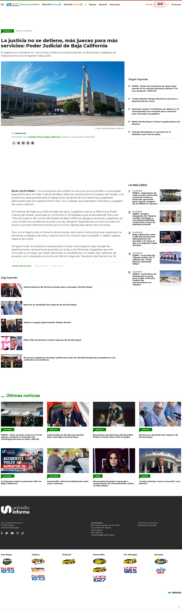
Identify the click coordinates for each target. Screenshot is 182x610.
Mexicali (103, 4)
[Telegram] (32, 143)
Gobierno (7, 31)
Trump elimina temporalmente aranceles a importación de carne (155, 100)
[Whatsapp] (14, 143)
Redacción (20, 133)
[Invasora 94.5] (38, 561)
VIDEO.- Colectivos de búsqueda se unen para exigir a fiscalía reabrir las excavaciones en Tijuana (144, 279)
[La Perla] (161, 570)
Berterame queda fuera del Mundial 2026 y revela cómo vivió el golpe (113, 436)
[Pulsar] (7, 570)
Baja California (24, 31)
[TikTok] (22, 533)
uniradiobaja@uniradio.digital (102, 535)
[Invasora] (7, 561)
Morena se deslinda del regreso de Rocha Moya (50, 304)
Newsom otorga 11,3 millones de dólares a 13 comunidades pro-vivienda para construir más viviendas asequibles (155, 111)
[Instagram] (17, 533)
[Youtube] (12, 533)
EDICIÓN (50, 4)
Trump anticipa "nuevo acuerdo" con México (159, 482)
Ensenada (115, 4)
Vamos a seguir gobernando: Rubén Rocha (47, 322)
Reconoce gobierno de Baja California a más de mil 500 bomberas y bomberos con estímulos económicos (70, 358)
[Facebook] (23, 143)
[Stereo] (99, 561)
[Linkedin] (28, 143)
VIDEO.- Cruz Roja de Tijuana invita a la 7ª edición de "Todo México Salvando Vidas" (143, 259)
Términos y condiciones (147, 523)
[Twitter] (18, 143)
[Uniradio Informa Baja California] (23, 4)
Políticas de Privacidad (147, 525)
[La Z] (99, 578)
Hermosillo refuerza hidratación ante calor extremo (68, 482)
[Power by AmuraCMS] (174, 592)
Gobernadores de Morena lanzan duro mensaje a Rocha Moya (58, 287)
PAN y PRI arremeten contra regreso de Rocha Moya (52, 340)
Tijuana (92, 4)
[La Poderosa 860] (38, 570)
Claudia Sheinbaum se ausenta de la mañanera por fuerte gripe (151, 133)
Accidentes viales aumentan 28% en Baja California (21, 482)
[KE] (161, 561)
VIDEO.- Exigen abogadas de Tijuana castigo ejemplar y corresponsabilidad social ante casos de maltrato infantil (144, 219)
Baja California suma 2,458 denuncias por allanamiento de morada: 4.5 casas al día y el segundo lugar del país (144, 239)
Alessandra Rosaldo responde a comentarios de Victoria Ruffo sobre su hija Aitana (113, 483)
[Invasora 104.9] (69, 561)
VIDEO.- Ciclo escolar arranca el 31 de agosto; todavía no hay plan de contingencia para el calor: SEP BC (21, 437)
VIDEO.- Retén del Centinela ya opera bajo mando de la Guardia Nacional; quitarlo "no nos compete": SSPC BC (155, 88)
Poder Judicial (57, 266)
